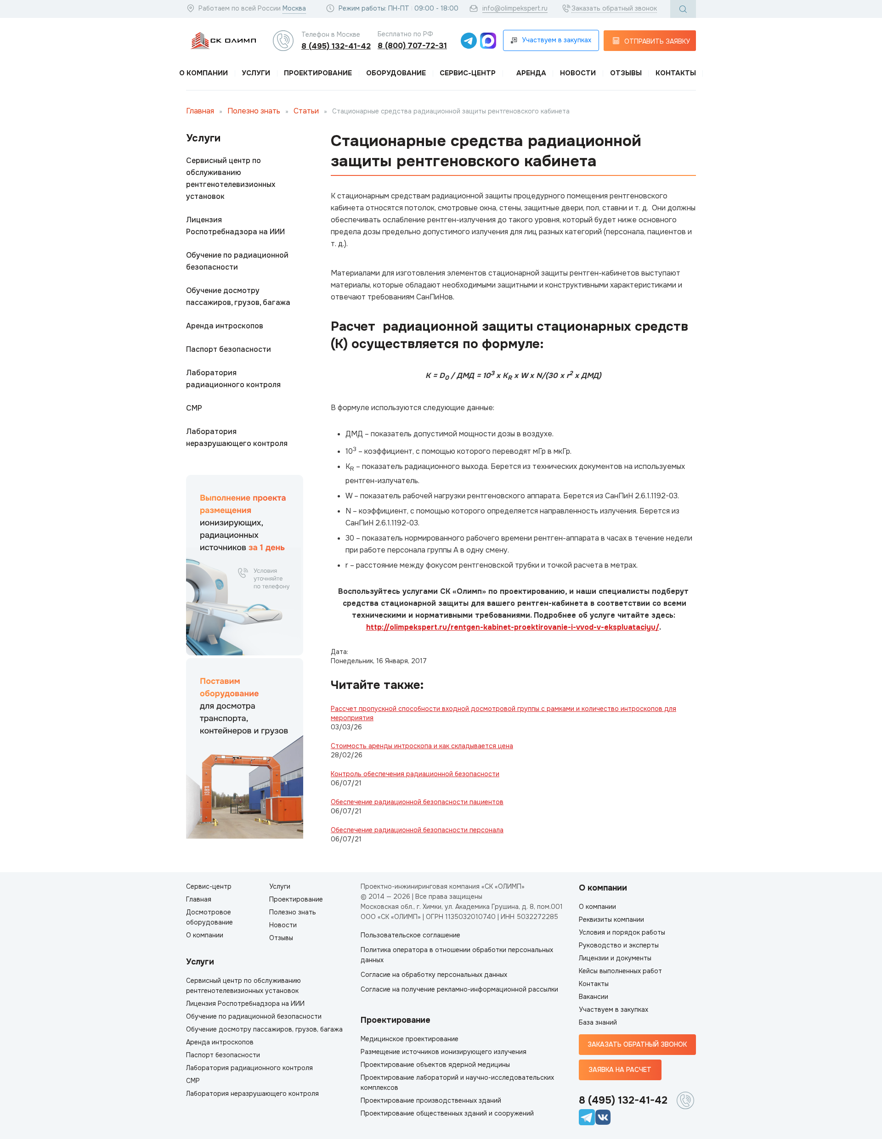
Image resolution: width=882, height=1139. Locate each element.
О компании (203, 73)
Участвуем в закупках (613, 1009)
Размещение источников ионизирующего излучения (443, 1052)
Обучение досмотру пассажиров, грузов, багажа (238, 296)
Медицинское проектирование (409, 1039)
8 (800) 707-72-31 (412, 46)
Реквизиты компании (611, 919)
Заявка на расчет (619, 1070)
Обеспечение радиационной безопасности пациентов (417, 802)
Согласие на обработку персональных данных (434, 974)
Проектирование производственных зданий (431, 1100)
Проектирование (318, 73)
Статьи (306, 111)
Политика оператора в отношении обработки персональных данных (457, 955)
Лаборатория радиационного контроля (233, 378)
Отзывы (626, 73)
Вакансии (593, 996)
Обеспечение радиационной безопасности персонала (417, 830)
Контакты (676, 73)
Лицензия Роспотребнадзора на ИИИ (235, 226)
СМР (194, 408)
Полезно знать (253, 111)
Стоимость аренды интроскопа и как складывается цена (422, 746)
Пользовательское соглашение (410, 935)
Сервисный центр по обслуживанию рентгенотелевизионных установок (230, 178)
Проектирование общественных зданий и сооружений (447, 1113)
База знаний (598, 1022)
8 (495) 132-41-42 (336, 46)
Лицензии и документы (615, 958)
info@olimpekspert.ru (515, 8)
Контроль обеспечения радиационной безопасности (415, 774)
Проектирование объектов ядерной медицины (435, 1064)
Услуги (256, 73)
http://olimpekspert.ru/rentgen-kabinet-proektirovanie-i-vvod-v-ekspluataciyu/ (512, 627)
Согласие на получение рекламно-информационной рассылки (459, 989)
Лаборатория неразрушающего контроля (237, 437)
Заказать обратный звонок (614, 8)
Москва (294, 8)
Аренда (531, 73)
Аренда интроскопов (224, 326)
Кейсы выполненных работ (620, 971)
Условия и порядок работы (622, 932)
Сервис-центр (468, 73)
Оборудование (396, 73)
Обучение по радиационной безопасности (237, 261)
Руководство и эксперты (619, 945)
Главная (200, 111)
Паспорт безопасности (228, 349)
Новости (578, 73)
